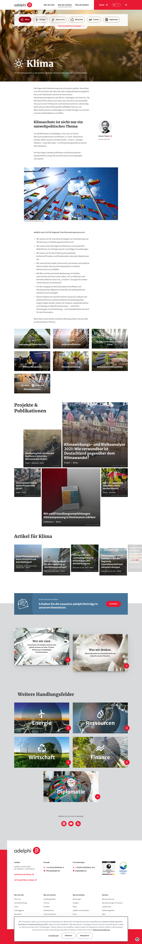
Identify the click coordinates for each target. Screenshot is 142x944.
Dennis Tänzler (104, 136)
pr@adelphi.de (80, 871)
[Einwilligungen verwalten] (137, 939)
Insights (76, 903)
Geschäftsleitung (20, 903)
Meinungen (77, 899)
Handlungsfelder (49, 899)
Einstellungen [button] (53, 936)
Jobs (103, 914)
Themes (46, 903)
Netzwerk (17, 914)
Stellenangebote (108, 910)
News (75, 907)
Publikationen (48, 910)
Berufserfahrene (108, 899)
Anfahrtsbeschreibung (22, 874)
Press (75, 914)
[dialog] (71, 929)
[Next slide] (134, 560)
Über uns (17, 899)
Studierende (106, 907)
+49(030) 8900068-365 (85, 867)
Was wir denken (82, 5)
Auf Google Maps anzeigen (24, 880)
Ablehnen (68, 936)
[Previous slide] (8, 560)
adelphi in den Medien (81, 910)
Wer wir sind (49, 5)
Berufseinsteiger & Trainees (112, 903)
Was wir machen (65, 5)
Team (16, 907)
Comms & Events (49, 914)
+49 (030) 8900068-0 (55, 867)
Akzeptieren (84, 936)
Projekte (46, 907)
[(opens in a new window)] (123, 874)
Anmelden (113, 604)
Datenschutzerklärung (101, 930)
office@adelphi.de (53, 871)
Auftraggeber (19, 910)
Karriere (105, 895)
